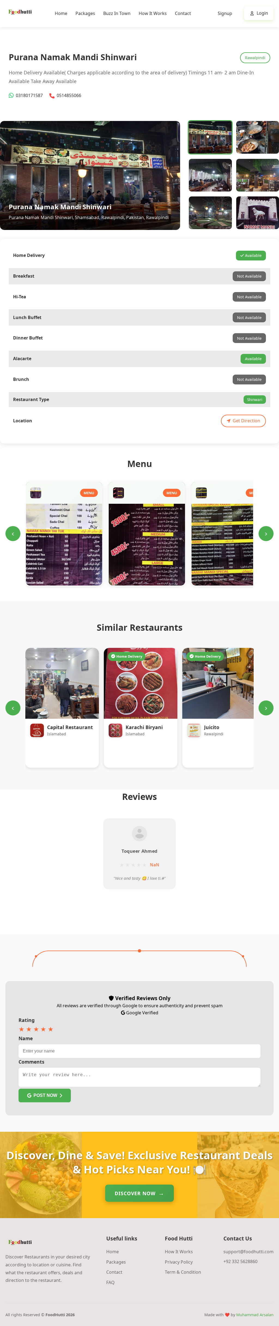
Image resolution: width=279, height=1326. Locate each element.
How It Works (153, 13)
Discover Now (135, 1193)
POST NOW (45, 1095)
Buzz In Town (117, 13)
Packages (85, 13)
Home (61, 13)
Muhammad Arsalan (255, 1314)
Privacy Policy (179, 1262)
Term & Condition (183, 1272)
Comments (31, 1061)
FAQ (110, 1282)
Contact (183, 13)
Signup (225, 13)
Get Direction (246, 421)
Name (26, 1038)
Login (262, 13)
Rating (27, 1020)
